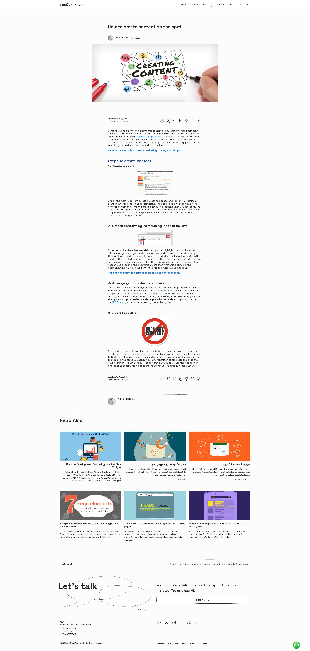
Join (169, 644)
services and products (149, 136)
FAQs (191, 644)
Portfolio (221, 4)
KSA (198, 644)
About (184, 4)
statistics (161, 290)
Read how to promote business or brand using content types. (144, 272)
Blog (212, 4)
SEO (205, 644)
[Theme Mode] (241, 4)
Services (194, 4)
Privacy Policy (180, 644)
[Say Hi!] (203, 603)
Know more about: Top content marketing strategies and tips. (144, 150)
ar (247, 4)
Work (204, 4)
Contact (233, 4)
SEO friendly (119, 302)
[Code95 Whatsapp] (296, 645)
